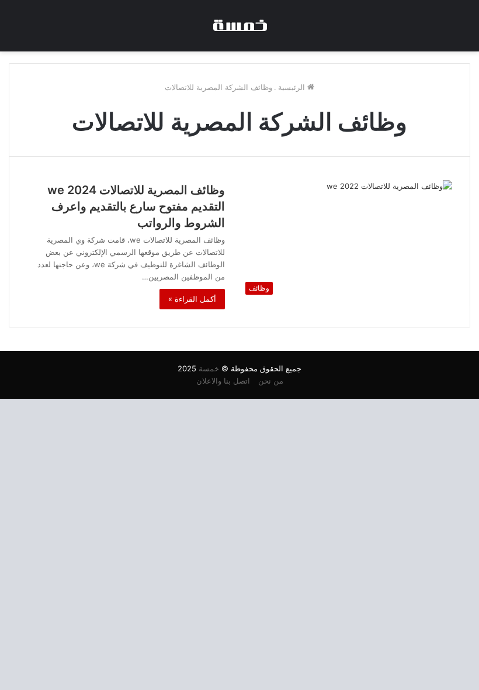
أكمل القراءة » (192, 298)
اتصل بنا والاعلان (223, 380)
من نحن (270, 380)
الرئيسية (292, 87)
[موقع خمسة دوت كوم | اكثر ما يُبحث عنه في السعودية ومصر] (239, 25)
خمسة (209, 368)
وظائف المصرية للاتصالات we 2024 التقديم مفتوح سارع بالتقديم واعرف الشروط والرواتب (136, 206)
